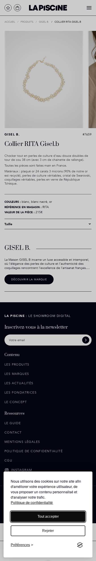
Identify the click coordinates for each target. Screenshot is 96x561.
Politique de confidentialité (32, 502)
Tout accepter (48, 516)
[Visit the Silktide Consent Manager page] (80, 545)
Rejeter (48, 531)
